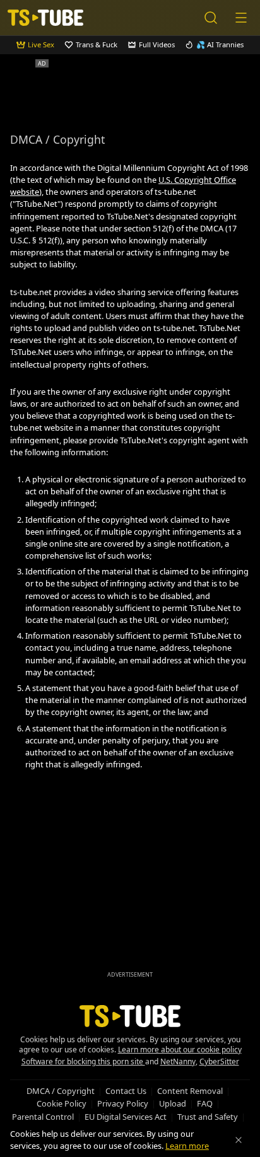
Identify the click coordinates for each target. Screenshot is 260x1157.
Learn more (187, 1145)
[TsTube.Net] (45, 17)
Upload (172, 1103)
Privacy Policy (122, 1103)
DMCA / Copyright (61, 1090)
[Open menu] (241, 17)
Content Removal (190, 1090)
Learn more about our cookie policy (180, 1049)
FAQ (205, 1103)
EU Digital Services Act (126, 1116)
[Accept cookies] (238, 1140)
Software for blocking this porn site (83, 1061)
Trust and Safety (207, 1116)
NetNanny (178, 1061)
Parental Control (43, 1116)
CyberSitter (219, 1061)
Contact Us (125, 1090)
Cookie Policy (61, 1103)
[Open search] (210, 17)
